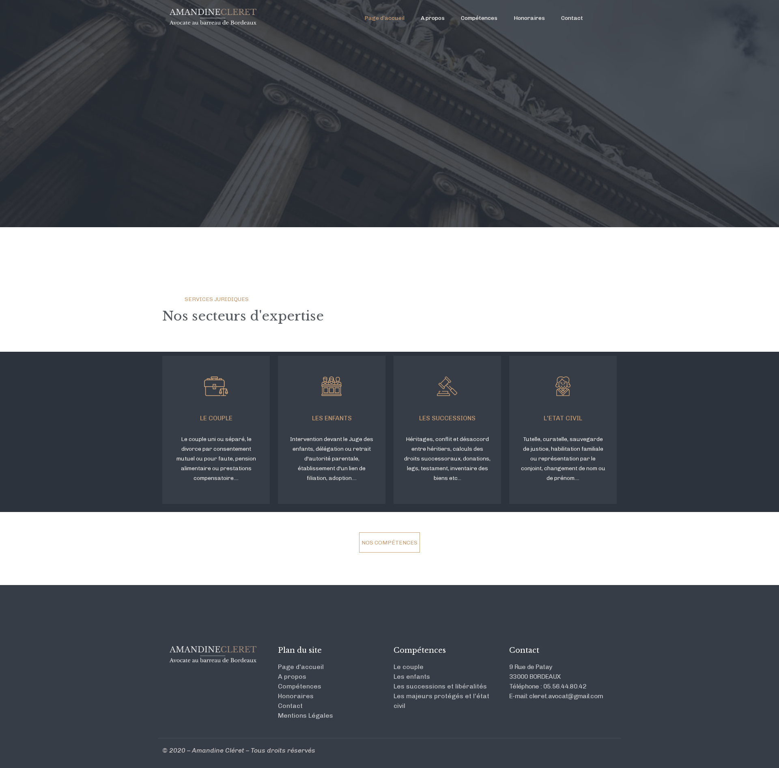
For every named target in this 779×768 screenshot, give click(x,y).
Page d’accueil (384, 18)
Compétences (479, 18)
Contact (572, 18)
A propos (433, 18)
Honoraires (529, 18)
